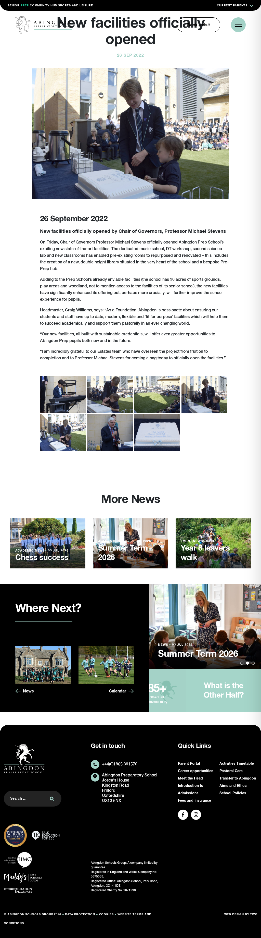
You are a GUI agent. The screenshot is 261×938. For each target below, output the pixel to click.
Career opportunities (195, 771)
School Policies (232, 793)
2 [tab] (247, 663)
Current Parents (232, 5)
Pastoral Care (231, 771)
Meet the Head (190, 778)
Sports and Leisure (75, 5)
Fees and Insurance (194, 800)
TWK (253, 914)
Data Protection (80, 914)
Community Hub (43, 5)
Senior (14, 5)
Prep (25, 5)
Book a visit (198, 25)
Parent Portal (189, 763)
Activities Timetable (236, 763)
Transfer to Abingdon (237, 778)
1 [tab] (241, 663)
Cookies (106, 914)
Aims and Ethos (233, 786)
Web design (234, 914)
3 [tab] (253, 663)
